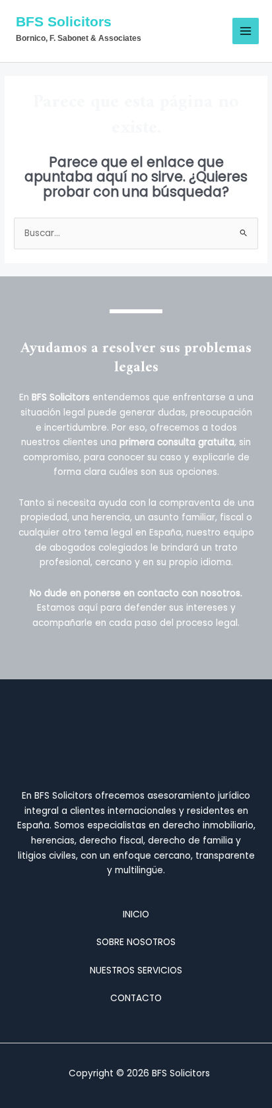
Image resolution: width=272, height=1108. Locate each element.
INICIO (136, 914)
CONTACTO (136, 998)
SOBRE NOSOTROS (136, 942)
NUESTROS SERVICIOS (136, 970)
